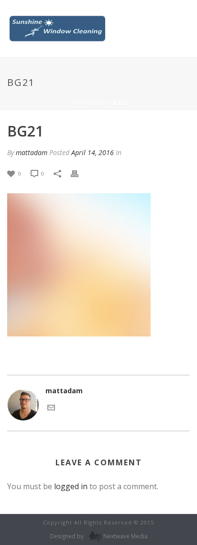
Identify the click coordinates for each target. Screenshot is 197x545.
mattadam (31, 152)
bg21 (99, 102)
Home (77, 102)
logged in (71, 486)
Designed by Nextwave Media (99, 536)
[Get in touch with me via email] (51, 406)
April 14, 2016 (92, 152)
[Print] (79, 173)
